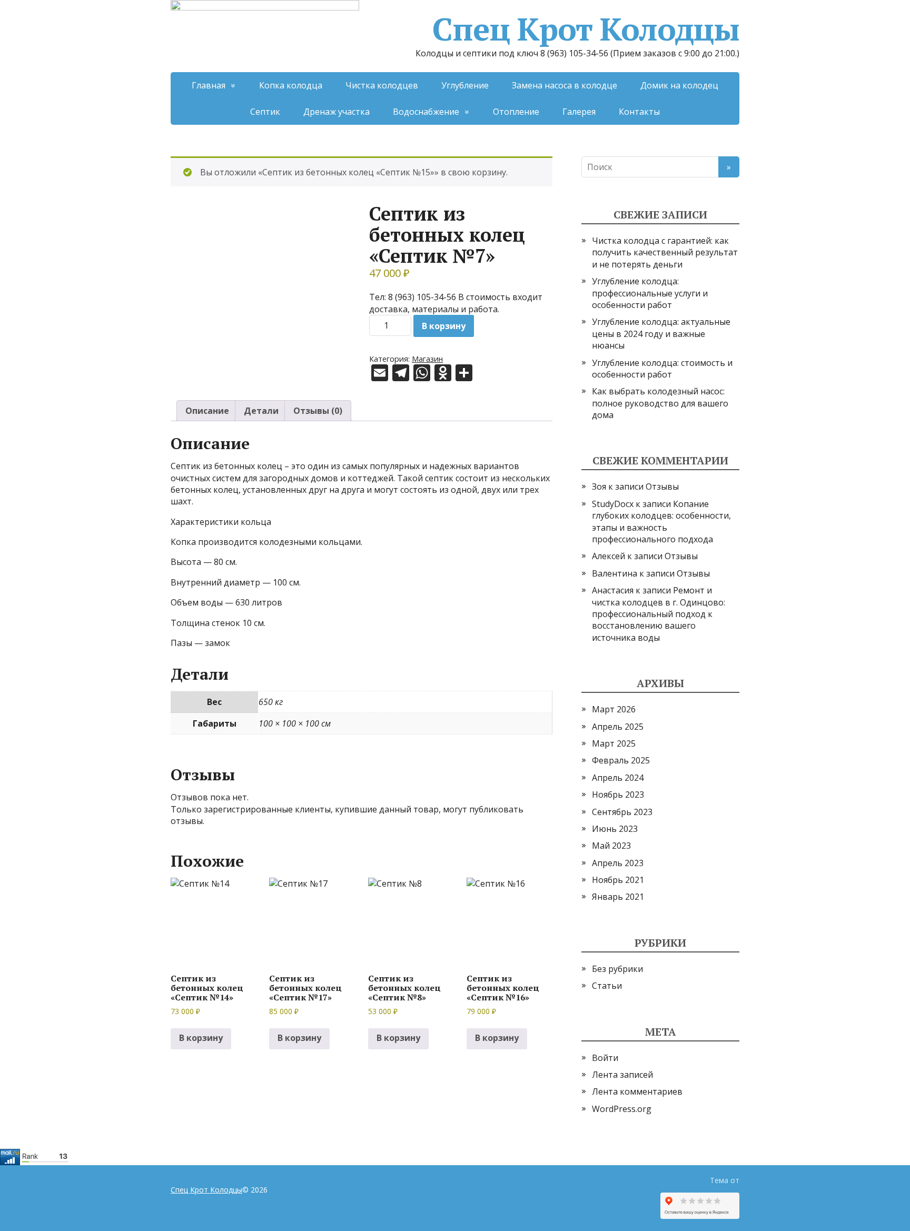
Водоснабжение (426, 111)
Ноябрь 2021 (618, 880)
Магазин (427, 359)
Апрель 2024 (618, 777)
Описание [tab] (207, 410)
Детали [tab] (261, 410)
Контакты (639, 111)
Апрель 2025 (618, 726)
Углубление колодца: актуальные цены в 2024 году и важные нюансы (661, 333)
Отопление (516, 111)
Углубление (465, 85)
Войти (605, 1058)
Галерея (579, 111)
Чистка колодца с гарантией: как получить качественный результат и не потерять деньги (665, 252)
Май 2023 (611, 845)
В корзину (444, 326)
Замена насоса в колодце (564, 85)
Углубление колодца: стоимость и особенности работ (662, 368)
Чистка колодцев (381, 85)
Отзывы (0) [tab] (317, 410)
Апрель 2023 (618, 863)
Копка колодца (290, 85)
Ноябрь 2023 (618, 794)
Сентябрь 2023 (622, 812)
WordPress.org (621, 1109)
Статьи (607, 985)
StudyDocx (613, 504)
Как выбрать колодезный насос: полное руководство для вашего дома (660, 403)
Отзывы (662, 486)
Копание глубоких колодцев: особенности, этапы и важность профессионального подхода (661, 521)
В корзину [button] (201, 1038)
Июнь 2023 (615, 829)
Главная (208, 85)
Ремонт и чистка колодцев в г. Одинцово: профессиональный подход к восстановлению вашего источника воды (658, 613)
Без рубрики (617, 969)
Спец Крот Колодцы (585, 29)
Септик (265, 111)
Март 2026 (614, 709)
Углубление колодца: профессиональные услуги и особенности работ (650, 293)
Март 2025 (614, 743)
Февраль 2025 (621, 760)
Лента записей (622, 1074)
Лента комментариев (637, 1091)
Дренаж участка (336, 111)
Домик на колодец (679, 85)
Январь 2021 (618, 896)
